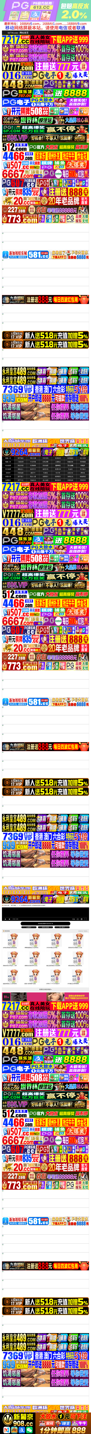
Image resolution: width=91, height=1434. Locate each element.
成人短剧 (45, 480)
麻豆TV (33, 473)
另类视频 (83, 462)
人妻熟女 (58, 462)
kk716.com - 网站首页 (18, 32)
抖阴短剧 (70, 480)
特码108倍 (45, 927)
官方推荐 (8, 469)
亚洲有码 (58, 458)
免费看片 (8, 480)
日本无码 (45, 458)
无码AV (8, 473)
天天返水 (83, 469)
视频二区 (8, 462)
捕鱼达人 (20, 469)
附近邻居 (20, 465)
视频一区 (8, 458)
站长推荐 (8, 465)
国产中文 (20, 480)
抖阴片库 (8, 476)
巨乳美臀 (45, 462)
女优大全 (70, 473)
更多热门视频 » (83, 931)
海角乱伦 (70, 476)
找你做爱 (45, 465)
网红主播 (33, 458)
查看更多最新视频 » (45, 989)
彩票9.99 (58, 469)
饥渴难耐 (33, 465)
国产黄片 (20, 476)
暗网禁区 (58, 476)
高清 (73, 919)
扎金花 (70, 469)
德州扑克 (45, 469)
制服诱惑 (83, 476)
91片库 (58, 473)
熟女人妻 (33, 476)
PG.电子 (62, 927)
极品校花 (58, 480)
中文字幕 (33, 462)
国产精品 (20, 458)
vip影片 (28, 927)
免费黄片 (45, 476)
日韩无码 (83, 480)
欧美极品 (70, 458)
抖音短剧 (20, 473)
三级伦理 (20, 462)
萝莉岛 (83, 473)
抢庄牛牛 (33, 469)
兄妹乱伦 (33, 480)
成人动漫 (83, 458)
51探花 (45, 473)
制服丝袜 (70, 462)
